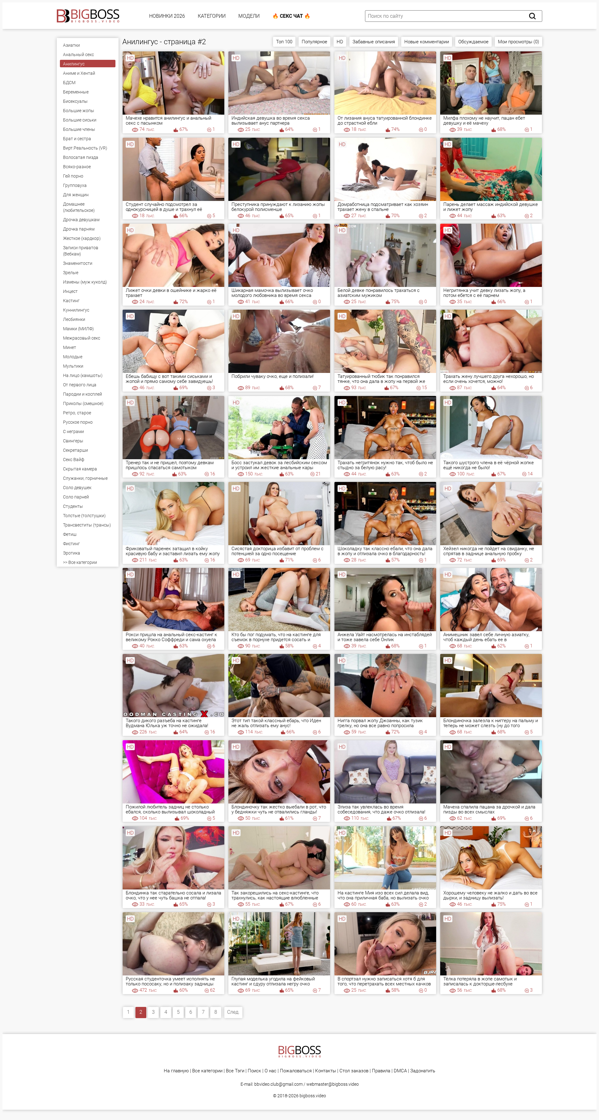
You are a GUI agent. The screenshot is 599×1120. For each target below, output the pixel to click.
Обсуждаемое (473, 42)
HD (340, 42)
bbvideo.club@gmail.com (278, 1084)
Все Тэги (235, 1071)
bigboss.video (313, 1095)
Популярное (314, 42)
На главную (176, 1071)
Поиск (254, 1071)
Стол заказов (353, 1071)
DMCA (400, 1071)
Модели (249, 16)
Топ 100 (284, 42)
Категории (212, 16)
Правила (381, 1071)
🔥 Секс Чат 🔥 (291, 16)
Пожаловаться (296, 1071)
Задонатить (422, 1071)
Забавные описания (374, 42)
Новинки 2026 (167, 16)
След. (233, 1012)
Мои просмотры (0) (518, 42)
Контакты (325, 1071)
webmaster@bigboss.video (332, 1084)
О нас (270, 1071)
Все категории (207, 1071)
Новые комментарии (426, 42)
